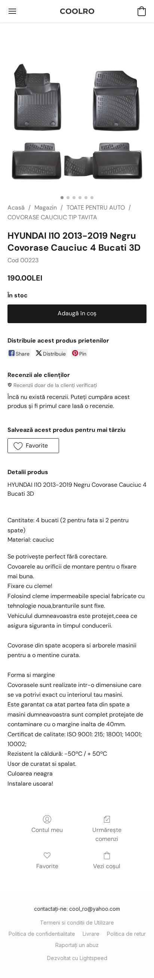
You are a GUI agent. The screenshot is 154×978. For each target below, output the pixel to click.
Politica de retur (126, 934)
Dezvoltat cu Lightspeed (77, 958)
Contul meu (47, 830)
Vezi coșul (106, 866)
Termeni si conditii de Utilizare (77, 922)
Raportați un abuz (77, 945)
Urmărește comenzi (106, 834)
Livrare (91, 934)
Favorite (47, 866)
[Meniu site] (12, 11)
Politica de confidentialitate (42, 934)
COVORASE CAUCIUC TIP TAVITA (52, 217)
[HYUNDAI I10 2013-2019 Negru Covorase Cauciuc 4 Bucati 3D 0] (77, 121)
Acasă (16, 207)
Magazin (45, 207)
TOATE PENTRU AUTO (96, 207)
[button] (77, 11)
